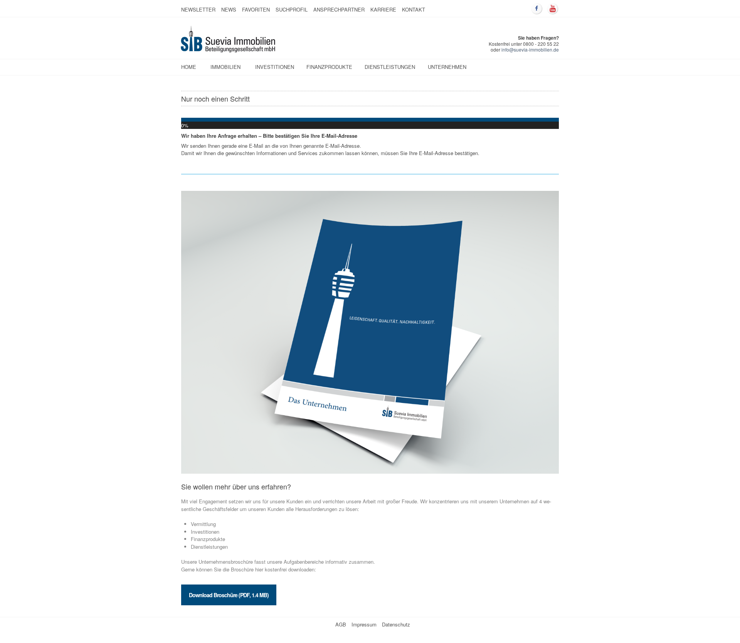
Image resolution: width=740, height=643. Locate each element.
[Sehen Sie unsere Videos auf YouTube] (553, 9)
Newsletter (198, 9)
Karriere (383, 9)
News (228, 9)
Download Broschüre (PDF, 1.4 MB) (229, 595)
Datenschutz (396, 624)
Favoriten (256, 9)
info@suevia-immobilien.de (530, 49)
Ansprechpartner (339, 9)
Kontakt (413, 9)
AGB (340, 624)
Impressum (364, 624)
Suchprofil (292, 9)
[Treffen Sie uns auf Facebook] (537, 9)
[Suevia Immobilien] (228, 50)
